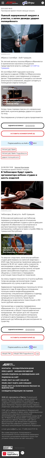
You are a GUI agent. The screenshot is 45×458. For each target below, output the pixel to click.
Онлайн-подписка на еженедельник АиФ (20, 374)
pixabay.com (5, 54)
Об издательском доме (23, 368)
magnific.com (6, 210)
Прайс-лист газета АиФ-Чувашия (16, 383)
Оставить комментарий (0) (22, 134)
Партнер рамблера (20, 447)
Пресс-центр (7, 371)
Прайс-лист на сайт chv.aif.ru (15, 380)
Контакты (6, 368)
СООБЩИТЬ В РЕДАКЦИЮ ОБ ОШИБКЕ (17, 391)
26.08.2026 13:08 (7, 167)
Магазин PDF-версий (23, 371)
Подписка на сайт (10, 377)
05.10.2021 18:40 (6, 9)
